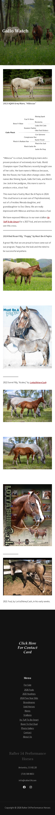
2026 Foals (29, 689)
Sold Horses (29, 706)
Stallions (28, 715)
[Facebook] (24, 787)
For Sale (27, 684)
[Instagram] (30, 787)
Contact (27, 732)
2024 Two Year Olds (29, 698)
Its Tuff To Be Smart (29, 719)
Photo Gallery (27, 728)
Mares (27, 710)
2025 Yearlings (29, 693)
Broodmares (29, 702)
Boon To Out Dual (29, 724)
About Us (27, 736)
